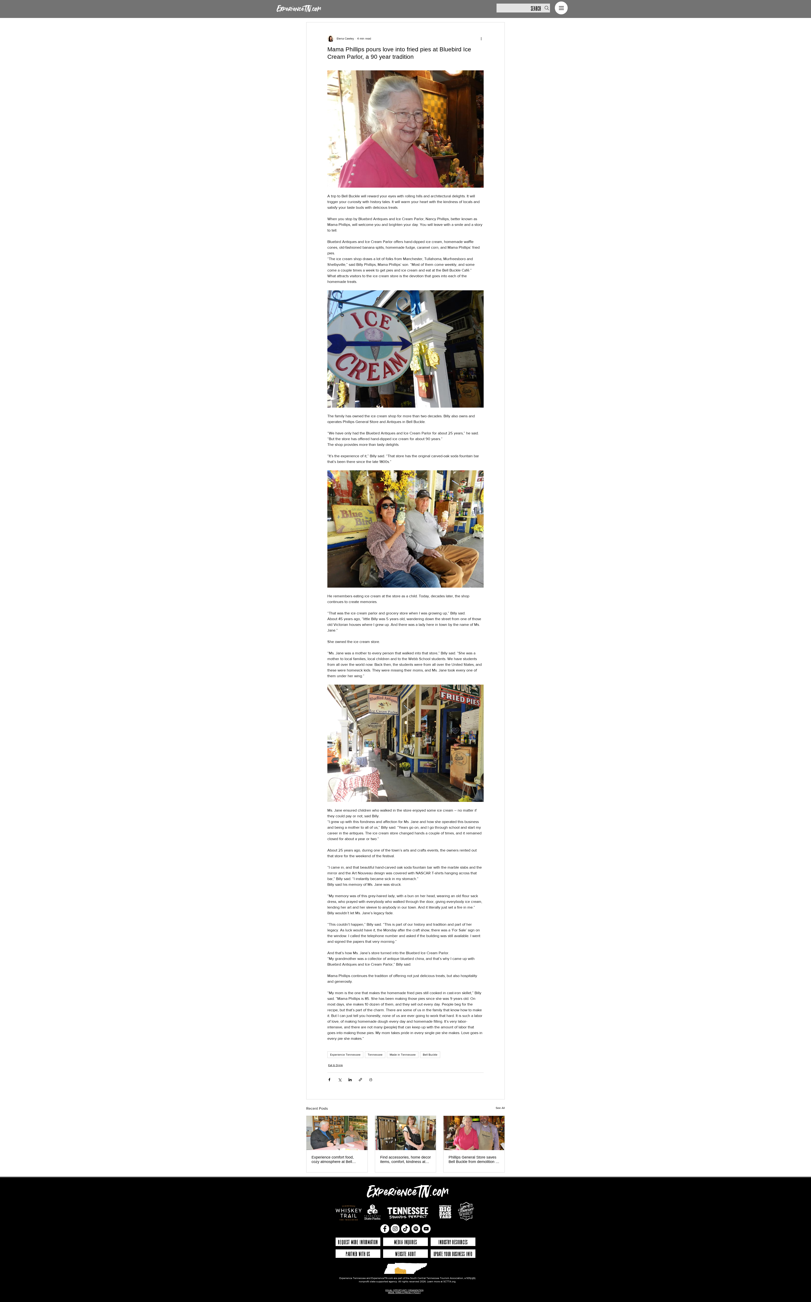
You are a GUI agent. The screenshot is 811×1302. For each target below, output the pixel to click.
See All (500, 1108)
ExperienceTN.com (299, 9)
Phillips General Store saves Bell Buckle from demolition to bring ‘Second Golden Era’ (474, 1159)
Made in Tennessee (403, 1054)
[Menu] (561, 7)
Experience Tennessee (345, 1054)
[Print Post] (371, 1080)
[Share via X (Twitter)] (340, 1080)
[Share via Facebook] (329, 1080)
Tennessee (375, 1054)
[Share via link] (360, 1080)
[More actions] (481, 38)
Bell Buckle (430, 1054)
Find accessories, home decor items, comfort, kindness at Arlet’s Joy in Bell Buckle (405, 1159)
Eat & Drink (335, 1065)
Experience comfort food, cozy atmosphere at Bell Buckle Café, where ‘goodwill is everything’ (336, 1159)
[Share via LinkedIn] (350, 1080)
